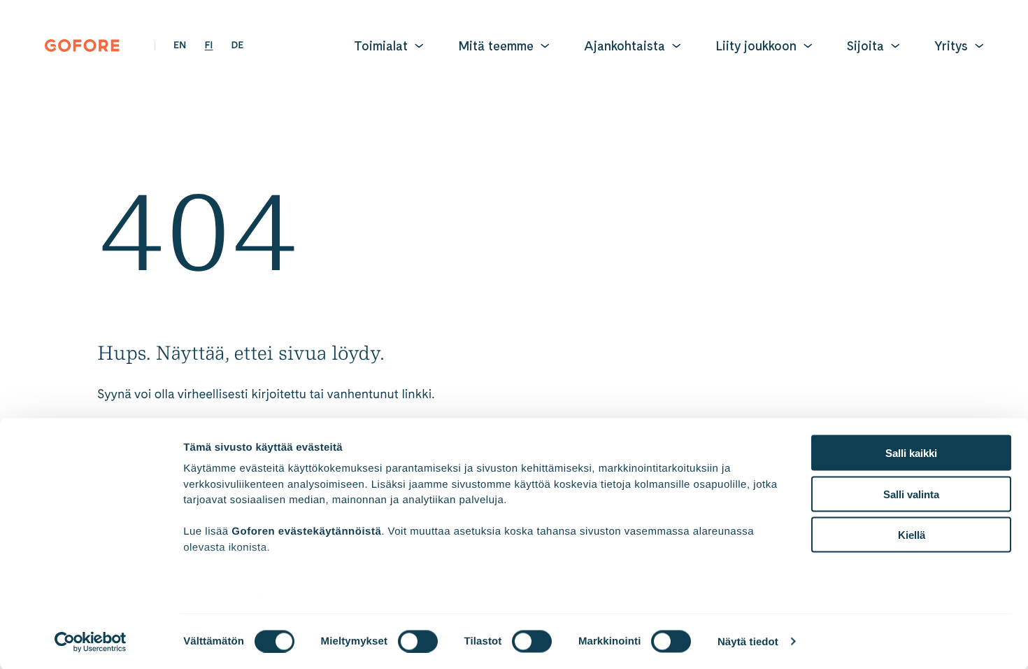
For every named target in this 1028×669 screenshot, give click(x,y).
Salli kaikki (911, 453)
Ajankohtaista (624, 45)
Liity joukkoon (756, 45)
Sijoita (865, 45)
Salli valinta (911, 494)
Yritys (951, 45)
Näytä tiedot (748, 641)
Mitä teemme (496, 45)
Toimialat (381, 45)
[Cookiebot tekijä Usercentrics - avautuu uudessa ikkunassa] (90, 641)
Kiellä (911, 535)
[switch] (418, 641)
